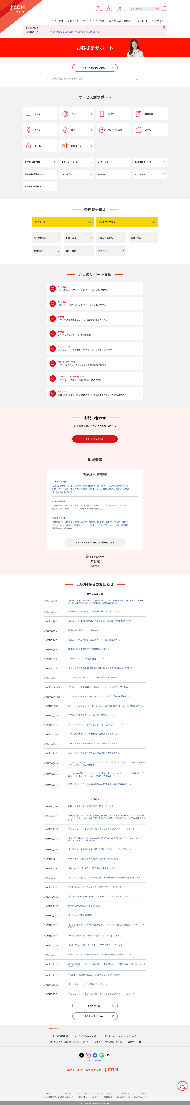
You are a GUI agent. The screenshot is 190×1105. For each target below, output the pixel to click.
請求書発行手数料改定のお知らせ (83, 630)
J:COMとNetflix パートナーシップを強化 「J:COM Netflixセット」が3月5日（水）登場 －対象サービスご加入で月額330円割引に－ (106, 774)
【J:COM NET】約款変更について (84, 915)
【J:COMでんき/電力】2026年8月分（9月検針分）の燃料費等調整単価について (105, 877)
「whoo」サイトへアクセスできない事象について (91, 868)
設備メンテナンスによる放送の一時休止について (91, 806)
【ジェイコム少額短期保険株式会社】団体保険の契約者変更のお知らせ (101, 668)
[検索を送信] (157, 9)
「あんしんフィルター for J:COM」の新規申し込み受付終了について (100, 954)
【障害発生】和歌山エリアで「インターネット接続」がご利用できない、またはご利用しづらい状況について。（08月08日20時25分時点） (90, 507)
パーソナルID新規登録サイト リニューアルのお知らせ (94, 743)
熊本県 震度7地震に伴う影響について (85, 906)
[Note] (108, 1055)
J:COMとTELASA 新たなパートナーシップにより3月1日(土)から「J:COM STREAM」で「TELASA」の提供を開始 (106, 763)
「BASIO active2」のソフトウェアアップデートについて (94, 935)
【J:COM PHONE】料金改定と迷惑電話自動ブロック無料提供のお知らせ (102, 621)
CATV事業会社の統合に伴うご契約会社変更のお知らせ (93, 677)
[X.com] (81, 1055)
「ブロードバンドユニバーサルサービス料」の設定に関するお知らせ (100, 687)
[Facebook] (95, 1055)
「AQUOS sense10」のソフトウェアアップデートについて (95, 945)
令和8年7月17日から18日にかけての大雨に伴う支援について (74, 31)
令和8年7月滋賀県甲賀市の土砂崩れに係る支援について (94, 975)
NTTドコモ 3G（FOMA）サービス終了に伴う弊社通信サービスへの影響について (105, 706)
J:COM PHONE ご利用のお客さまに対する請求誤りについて (96, 724)
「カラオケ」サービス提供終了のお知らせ (87, 984)
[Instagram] (88, 1055)
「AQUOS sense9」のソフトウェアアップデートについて (94, 887)
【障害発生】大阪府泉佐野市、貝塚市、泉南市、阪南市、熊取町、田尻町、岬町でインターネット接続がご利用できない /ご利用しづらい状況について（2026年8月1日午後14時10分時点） (90, 525)
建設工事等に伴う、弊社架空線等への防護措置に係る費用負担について (101, 784)
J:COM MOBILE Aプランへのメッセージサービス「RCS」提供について (100, 696)
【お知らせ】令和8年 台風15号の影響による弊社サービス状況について (101, 849)
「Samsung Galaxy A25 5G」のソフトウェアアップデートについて (99, 896)
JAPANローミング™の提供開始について (86, 658)
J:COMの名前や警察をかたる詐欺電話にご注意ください (94, 753)
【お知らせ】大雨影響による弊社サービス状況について (94, 611)
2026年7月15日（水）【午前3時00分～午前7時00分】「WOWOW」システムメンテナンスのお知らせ (107, 965)
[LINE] (101, 1055)
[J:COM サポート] (17, 9)
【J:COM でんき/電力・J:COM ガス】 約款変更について (94, 640)
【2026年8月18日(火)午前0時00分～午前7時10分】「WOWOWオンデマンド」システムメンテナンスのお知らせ (106, 839)
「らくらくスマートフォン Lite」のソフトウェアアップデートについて (101, 829)
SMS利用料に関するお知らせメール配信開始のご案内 (93, 858)
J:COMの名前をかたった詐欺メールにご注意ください (93, 734)
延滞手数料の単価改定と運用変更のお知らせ (88, 649)
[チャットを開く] (182, 1086)
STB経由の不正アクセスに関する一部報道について (92, 715)
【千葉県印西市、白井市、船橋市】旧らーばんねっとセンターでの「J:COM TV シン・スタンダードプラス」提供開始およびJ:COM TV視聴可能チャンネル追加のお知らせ (107, 817)
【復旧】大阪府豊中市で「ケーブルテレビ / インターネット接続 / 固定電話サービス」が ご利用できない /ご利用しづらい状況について (106, 601)
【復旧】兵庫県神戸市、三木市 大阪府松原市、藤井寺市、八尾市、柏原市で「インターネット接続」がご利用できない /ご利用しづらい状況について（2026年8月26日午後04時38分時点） (90, 488)
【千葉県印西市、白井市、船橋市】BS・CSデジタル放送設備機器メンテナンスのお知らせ (106, 925)
